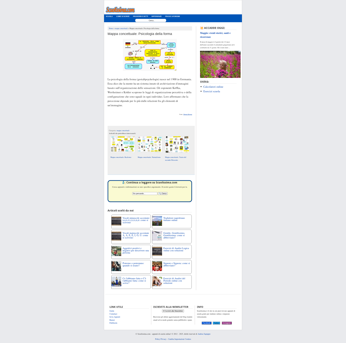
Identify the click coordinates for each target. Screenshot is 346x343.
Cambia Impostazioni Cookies (179, 339)
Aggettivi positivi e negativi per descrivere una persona (136, 250)
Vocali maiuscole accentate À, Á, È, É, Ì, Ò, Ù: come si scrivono (136, 235)
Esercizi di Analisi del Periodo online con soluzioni (174, 280)
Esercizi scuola (211, 91)
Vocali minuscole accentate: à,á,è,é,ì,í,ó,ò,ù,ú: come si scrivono (136, 220)
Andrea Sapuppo (204, 334)
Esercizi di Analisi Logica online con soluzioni (176, 249)
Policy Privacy (160, 339)
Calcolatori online (213, 86)
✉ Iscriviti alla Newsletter (173, 311)
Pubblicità (113, 323)
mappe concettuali (123, 130)
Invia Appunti (114, 317)
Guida (111, 311)
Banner (112, 320)
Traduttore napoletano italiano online (174, 219)
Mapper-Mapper (187, 114)
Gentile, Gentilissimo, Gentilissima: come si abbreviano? (174, 235)
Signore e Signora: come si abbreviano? (176, 264)
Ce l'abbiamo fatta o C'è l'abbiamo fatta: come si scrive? (134, 280)
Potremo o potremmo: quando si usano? (133, 264)
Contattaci (113, 314)
